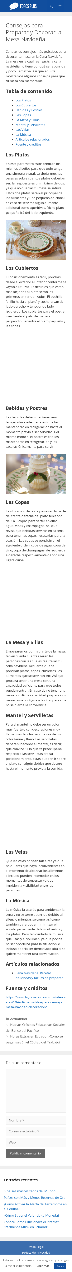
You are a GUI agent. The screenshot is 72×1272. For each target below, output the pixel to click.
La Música (23, 134)
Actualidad (18, 1019)
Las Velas (23, 129)
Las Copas (23, 115)
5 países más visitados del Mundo (29, 1191)
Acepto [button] (60, 1266)
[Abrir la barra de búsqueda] (51, 6)
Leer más (43, 1266)
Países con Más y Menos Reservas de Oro (34, 1197)
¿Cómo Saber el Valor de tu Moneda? (31, 1215)
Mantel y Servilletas (30, 125)
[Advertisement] (36, 369)
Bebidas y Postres (29, 110)
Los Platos (23, 100)
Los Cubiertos (26, 105)
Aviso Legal (36, 1247)
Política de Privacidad (36, 1252)
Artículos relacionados (33, 139)
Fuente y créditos (28, 144)
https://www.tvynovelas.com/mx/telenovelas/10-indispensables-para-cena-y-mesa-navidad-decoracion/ (36, 1002)
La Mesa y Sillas (28, 120)
